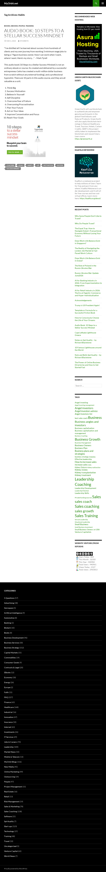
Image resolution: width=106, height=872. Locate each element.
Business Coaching (81, 436)
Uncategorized (10, 846)
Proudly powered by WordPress (15, 869)
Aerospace (8, 608)
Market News (10, 752)
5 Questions (9, 598)
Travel (6, 841)
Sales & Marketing (11, 806)
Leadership (9, 747)
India (89, 465)
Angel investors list (83, 414)
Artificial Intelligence (13, 613)
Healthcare (9, 707)
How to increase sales (85, 461)
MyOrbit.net (11, 3)
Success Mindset (13, 168)
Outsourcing (9, 776)
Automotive (9, 618)
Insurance (8, 722)
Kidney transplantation (85, 472)
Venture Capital (11, 851)
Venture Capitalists (83, 532)
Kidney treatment (83, 475)
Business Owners (83, 445)
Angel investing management (84, 405)
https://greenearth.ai (83, 139)
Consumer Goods (11, 662)
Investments (9, 732)
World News (9, 856)
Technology (9, 831)
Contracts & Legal (11, 667)
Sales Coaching (10, 811)
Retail (6, 796)
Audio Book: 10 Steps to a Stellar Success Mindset (34, 33)
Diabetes (92, 457)
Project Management (13, 786)
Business (95, 417)
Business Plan (81, 448)
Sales (96, 496)
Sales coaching (87, 506)
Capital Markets (11, 652)
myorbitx (24, 41)
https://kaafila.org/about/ (90, 198)
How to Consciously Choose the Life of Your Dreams (87, 319)
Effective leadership (83, 459)
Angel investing (81, 402)
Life (38, 165)
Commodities (10, 657)
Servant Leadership (81, 519)
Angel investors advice (86, 411)
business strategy (82, 457)
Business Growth (87, 439)
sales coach (83, 501)
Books (7, 26)
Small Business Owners (84, 529)
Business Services (11, 642)
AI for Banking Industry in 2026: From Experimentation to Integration (88, 283)
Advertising (9, 603)
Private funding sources (83, 498)
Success (60, 165)
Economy (8, 677)
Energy (7, 682)
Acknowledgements (83, 300)
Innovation (8, 717)
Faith (6, 692)
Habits (30, 165)
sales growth (84, 511)
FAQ (6, 697)
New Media (9, 767)
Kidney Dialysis (81, 467)
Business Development (14, 638)
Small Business (81, 524)
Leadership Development (85, 488)
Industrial (8, 712)
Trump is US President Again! (87, 305)
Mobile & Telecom (12, 757)
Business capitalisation (84, 428)
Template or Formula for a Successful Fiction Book (86, 311)
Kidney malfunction (93, 467)
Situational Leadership (82, 522)
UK (94, 530)
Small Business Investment (84, 527)
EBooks (14, 26)
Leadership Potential (82, 491)
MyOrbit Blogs (10, 762)
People (22, 26)
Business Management (83, 443)
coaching (10, 165)
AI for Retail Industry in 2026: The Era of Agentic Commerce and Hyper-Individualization (87, 293)
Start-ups (8, 826)
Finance (7, 702)
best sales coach (81, 418)
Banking (7, 623)
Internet (7, 727)
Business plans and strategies (84, 452)
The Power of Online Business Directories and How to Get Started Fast (87, 365)
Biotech (7, 628)
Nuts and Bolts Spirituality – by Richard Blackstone (88, 356)
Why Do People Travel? (85, 223)
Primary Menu (102, 3)
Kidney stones (81, 470)
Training (30, 26)
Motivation (48, 165)
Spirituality (9, 821)
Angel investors (84, 408)
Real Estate (9, 791)
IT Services (8, 737)
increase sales (81, 465)
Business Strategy (11, 647)
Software (8, 816)
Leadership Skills (82, 493)
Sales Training (86, 515)
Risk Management (11, 801)
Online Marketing (11, 772)
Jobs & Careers (10, 742)
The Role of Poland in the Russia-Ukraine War (85, 266)
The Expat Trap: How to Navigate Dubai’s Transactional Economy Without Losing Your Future (88, 232)
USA (98, 529)
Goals (20, 165)
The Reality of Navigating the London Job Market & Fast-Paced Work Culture (87, 250)
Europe (7, 687)
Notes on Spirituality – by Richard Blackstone (85, 341)
